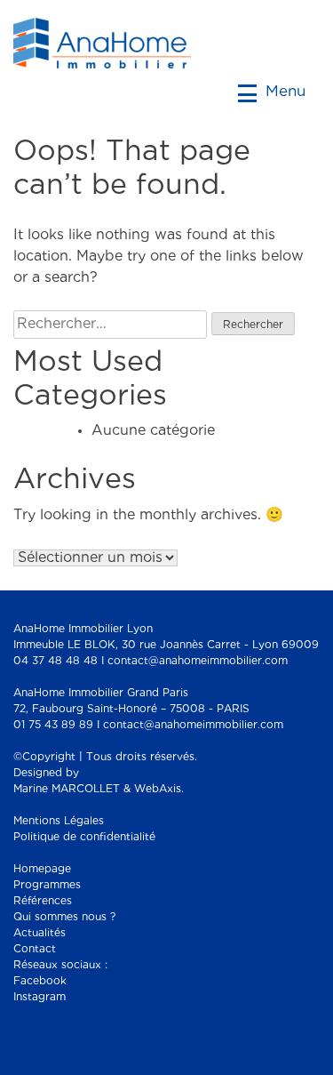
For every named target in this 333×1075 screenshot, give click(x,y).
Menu (283, 92)
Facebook (40, 981)
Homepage (42, 869)
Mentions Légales (58, 821)
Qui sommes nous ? (64, 917)
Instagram (39, 997)
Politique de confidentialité (84, 837)
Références (42, 901)
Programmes (47, 885)
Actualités (39, 933)
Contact (34, 949)
